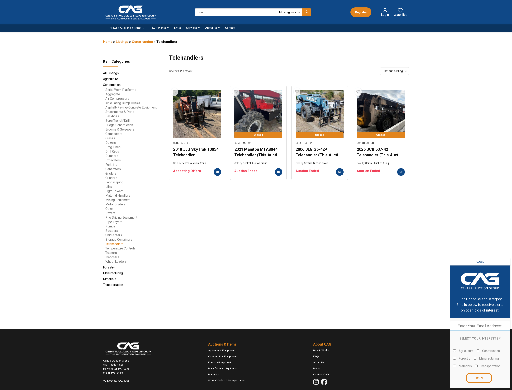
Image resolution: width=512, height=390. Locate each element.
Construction (142, 42)
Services (191, 27)
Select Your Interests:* (480, 338)
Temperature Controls (120, 248)
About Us (211, 27)
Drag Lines (113, 147)
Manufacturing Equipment (223, 368)
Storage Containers (118, 239)
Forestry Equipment (219, 362)
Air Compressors (117, 99)
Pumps (110, 226)
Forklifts (111, 165)
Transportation (113, 285)
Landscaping (114, 182)
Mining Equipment (117, 200)
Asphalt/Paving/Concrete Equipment (131, 107)
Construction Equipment (222, 356)
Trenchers (112, 257)
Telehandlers (114, 244)
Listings (122, 42)
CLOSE (480, 261)
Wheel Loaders (116, 261)
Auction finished (278, 172)
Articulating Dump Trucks (122, 103)
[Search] (306, 12)
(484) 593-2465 (113, 372)
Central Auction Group (194, 163)
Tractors (111, 253)
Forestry (109, 267)
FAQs (177, 27)
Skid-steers (113, 235)
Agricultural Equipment (221, 350)
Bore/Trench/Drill (117, 121)
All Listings (111, 73)
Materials (109, 279)
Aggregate (112, 94)
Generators (113, 169)
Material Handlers (117, 195)
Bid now (217, 172)
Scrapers (111, 231)
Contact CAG (321, 374)
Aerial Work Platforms (120, 90)
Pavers (110, 213)
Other (109, 209)
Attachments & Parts (119, 112)
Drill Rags (112, 151)
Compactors (113, 134)
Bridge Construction (119, 125)
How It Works (158, 27)
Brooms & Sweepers (119, 129)
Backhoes (112, 116)
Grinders (111, 178)
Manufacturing (113, 273)
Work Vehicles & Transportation (226, 380)
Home (107, 42)
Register (361, 12)
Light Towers (114, 191)
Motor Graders (115, 204)
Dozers (110, 143)
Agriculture (110, 79)
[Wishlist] (400, 12)
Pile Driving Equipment (121, 217)
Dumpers (111, 156)
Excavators (113, 160)
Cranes (110, 138)
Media (316, 368)
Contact (230, 27)
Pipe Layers (113, 222)
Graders (110, 173)
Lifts (108, 187)
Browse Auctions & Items (125, 27)
